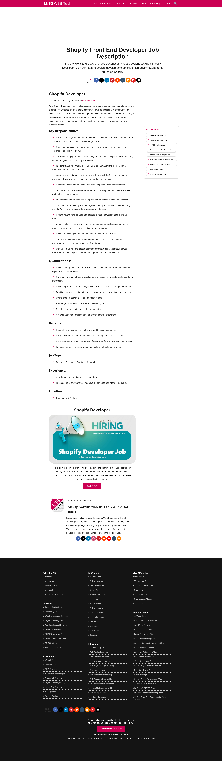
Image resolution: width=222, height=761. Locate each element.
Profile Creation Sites (143, 630)
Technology (94, 599)
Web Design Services (54, 612)
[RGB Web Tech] (57, 5)
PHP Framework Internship (101, 679)
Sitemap (121, 738)
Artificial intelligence (103, 3)
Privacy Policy (51, 585)
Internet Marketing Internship (101, 688)
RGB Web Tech (89, 100)
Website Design (96, 581)
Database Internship (98, 670)
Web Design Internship (99, 652)
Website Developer (53, 665)
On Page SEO (140, 576)
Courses (93, 626)
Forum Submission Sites (144, 657)
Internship (155, 3)
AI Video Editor (140, 616)
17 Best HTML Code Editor (145, 684)
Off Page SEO (140, 581)
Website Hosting (96, 608)
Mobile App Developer (54, 687)
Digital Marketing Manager (56, 683)
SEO (134, 738)
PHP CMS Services (53, 630)
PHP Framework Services (55, 639)
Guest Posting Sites (142, 675)
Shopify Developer (67, 94)
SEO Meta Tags (140, 594)
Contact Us (49, 581)
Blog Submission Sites (143, 670)
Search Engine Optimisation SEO (148, 679)
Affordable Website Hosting (145, 621)
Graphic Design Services (55, 607)
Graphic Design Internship (100, 648)
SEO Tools (138, 590)
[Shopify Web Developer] (92, 439)
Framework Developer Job (160, 155)
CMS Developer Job (157, 145)
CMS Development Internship (102, 684)
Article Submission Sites (144, 648)
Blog (144, 3)
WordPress (94, 621)
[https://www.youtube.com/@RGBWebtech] (108, 538)
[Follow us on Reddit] (117, 80)
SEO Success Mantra (143, 599)
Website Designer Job (158, 135)
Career (167, 3)
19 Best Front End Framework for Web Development (149, 698)
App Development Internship (101, 661)
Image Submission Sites (144, 634)
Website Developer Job (158, 140)
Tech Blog (93, 573)
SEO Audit (133, 3)
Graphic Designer (52, 696)
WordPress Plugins (142, 625)
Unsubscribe (103, 734)
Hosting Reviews (97, 612)
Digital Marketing (96, 590)
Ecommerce (94, 631)
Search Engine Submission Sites (147, 666)
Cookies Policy (51, 590)
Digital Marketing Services (55, 621)
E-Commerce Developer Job (160, 150)
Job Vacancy (153, 129)
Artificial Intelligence (98, 594)
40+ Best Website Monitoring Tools (148, 693)
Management (50, 692)
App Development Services (56, 625)
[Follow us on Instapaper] (139, 80)
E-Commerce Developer (55, 674)
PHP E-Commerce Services (56, 634)
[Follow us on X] (101, 80)
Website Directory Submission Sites (149, 643)
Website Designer (52, 660)
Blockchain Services (53, 648)
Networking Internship (99, 693)
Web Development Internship (101, 657)
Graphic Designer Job (158, 174)
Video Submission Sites (144, 661)
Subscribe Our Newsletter (111, 729)
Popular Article (141, 612)
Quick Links (50, 573)
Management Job (156, 169)
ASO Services (51, 643)
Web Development (97, 585)
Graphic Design (96, 576)
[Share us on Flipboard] (133, 80)
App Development (97, 603)
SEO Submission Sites (143, 585)
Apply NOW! (92, 486)
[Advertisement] (111, 23)
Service (128, 738)
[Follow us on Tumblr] (123, 80)
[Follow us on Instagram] (93, 538)
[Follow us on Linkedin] (107, 80)
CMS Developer (51, 669)
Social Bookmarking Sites (144, 639)
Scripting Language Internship (102, 666)
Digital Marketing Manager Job (161, 159)
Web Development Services (56, 616)
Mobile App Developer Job (160, 164)
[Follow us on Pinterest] (112, 80)
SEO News (138, 603)
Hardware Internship (98, 697)
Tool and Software (97, 617)
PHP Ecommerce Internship (101, 675)
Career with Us (51, 656)
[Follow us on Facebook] (96, 80)
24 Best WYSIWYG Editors (145, 688)
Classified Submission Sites (145, 652)
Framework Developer (54, 678)
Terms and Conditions (54, 594)
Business (93, 635)
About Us (49, 576)
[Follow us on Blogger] (128, 80)
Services (121, 3)
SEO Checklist (140, 573)
